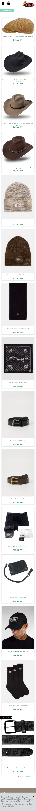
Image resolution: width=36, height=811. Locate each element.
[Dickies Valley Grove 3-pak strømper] (18, 681)
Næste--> (30, 777)
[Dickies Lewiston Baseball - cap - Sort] (18, 627)
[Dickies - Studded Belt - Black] (18, 414)
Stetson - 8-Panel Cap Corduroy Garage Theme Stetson (18, 36)
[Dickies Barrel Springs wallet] (18, 575)
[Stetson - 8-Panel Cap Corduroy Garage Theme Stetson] (18, 26)
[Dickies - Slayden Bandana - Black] (18, 358)
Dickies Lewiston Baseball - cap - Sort (18, 651)
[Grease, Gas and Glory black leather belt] (18, 740)
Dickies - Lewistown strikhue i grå (18, 221)
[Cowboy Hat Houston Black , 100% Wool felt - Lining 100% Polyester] (18, 61)
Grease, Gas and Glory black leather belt (18, 768)
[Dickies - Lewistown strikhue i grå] (18, 197)
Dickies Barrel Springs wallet (18, 597)
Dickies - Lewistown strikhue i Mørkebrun (18, 275)
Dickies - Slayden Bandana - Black (18, 382)
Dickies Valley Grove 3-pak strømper (18, 705)
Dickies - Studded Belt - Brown (18, 498)
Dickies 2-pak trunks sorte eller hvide (18, 546)
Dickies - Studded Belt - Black (18, 440)
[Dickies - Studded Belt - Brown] (18, 472)
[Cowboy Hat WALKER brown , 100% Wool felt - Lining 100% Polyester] (18, 148)
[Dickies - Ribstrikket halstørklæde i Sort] (18, 304)
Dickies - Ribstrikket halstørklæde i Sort (18, 328)
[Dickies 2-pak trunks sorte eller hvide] (18, 525)
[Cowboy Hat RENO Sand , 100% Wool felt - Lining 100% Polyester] (18, 104)
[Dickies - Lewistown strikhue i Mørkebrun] (18, 250)
